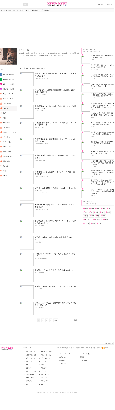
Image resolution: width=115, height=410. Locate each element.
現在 (86, 212)
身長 (86, 208)
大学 (104, 216)
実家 (92, 216)
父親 (99, 223)
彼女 (104, 208)
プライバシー (84, 360)
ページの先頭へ (107, 343)
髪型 (97, 212)
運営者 (82, 357)
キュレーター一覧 (64, 354)
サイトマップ (63, 363)
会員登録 (100, 4)
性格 (98, 216)
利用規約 (62, 360)
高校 (108, 212)
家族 (102, 212)
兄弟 (106, 219)
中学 (93, 223)
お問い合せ (62, 357)
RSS (106, 348)
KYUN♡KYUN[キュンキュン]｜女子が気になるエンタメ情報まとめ (21, 10)
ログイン (109, 4)
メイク (87, 223)
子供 (110, 208)
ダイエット (88, 219)
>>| (55, 320)
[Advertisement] (57, 30)
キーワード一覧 (85, 354)
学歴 (86, 216)
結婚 (92, 208)
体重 (98, 208)
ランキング (98, 219)
